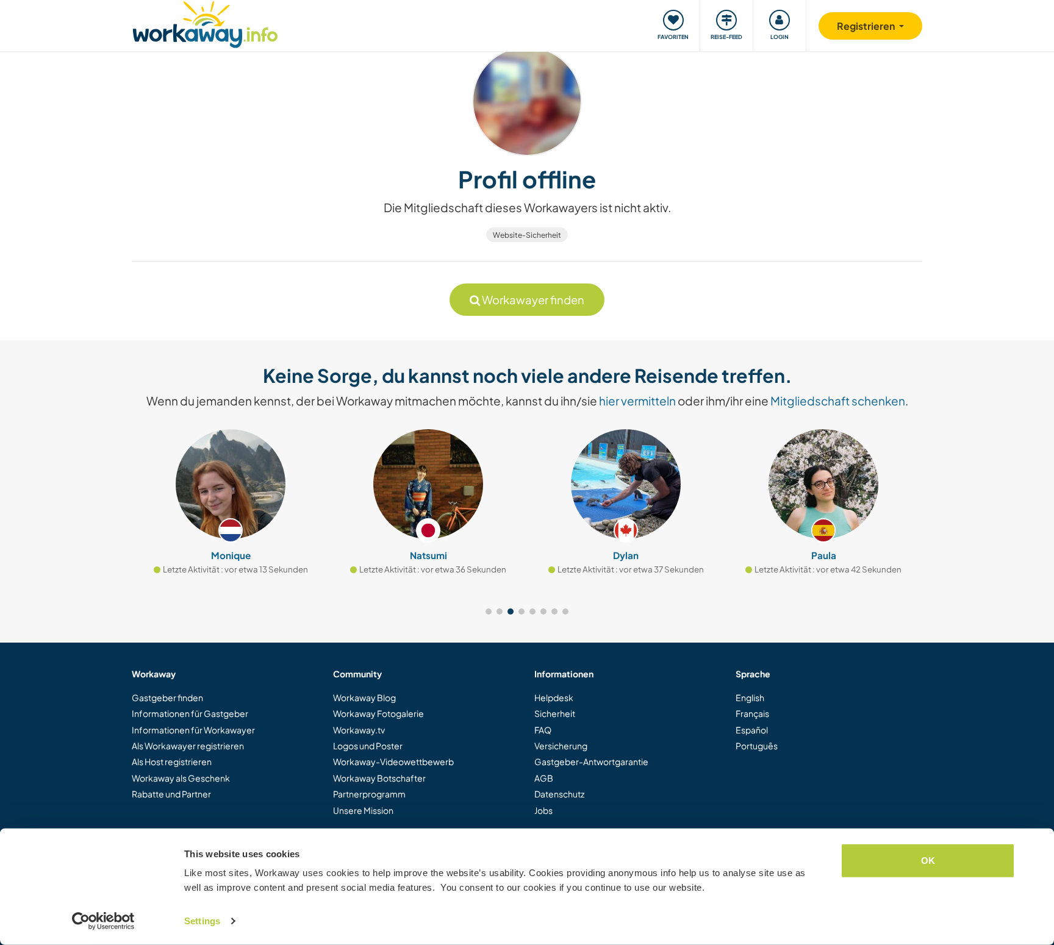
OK (928, 860)
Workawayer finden (532, 300)
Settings (202, 921)
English (750, 697)
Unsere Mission (363, 810)
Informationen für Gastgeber (190, 713)
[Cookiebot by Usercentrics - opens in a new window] (103, 921)
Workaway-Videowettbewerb (393, 761)
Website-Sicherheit (527, 235)
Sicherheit (554, 713)
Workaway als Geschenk (181, 777)
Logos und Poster (368, 745)
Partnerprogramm (369, 793)
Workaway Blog (364, 697)
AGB (543, 777)
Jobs (543, 810)
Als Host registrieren (172, 761)
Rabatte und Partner (171, 793)
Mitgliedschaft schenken (837, 400)
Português (757, 745)
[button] (489, 611)
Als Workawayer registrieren (188, 745)
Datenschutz (559, 793)
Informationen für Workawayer (193, 729)
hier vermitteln (637, 400)
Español (752, 729)
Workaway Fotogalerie (378, 713)
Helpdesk (553, 697)
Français (752, 713)
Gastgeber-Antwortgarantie (591, 761)
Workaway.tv (359, 729)
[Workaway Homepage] (205, 23)
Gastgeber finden (167, 697)
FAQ (542, 729)
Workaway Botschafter (379, 777)
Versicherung (560, 745)
